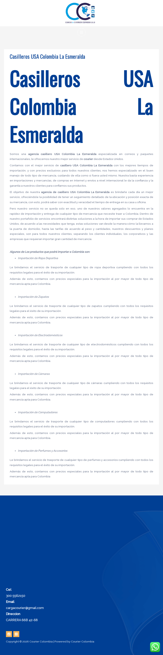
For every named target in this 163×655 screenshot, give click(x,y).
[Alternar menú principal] (81, 32)
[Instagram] (16, 634)
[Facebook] (9, 634)
